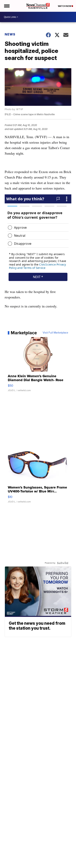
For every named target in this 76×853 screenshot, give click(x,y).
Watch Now (65, 6)
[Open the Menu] (6, 6)
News (10, 34)
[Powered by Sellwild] (62, 563)
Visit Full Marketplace (55, 332)
